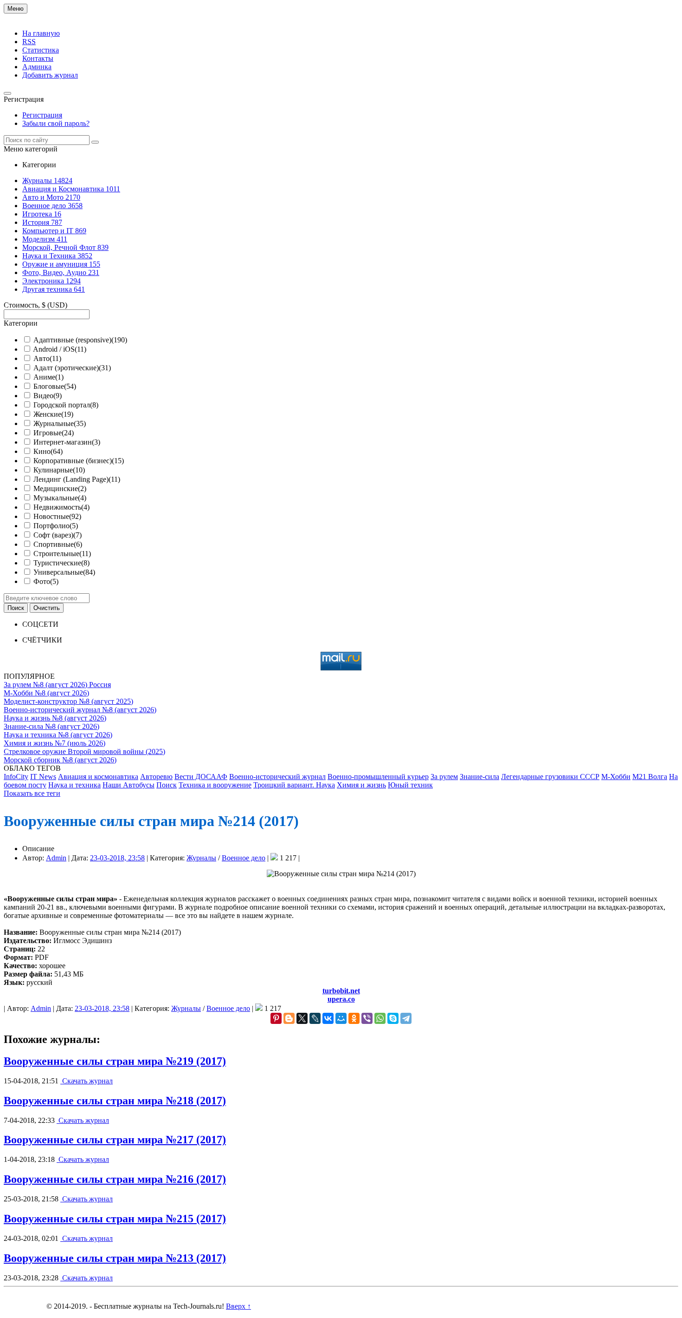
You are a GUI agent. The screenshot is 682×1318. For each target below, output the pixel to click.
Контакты (37, 58)
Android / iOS (59, 349)
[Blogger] (289, 1018)
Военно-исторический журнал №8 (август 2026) (80, 710)
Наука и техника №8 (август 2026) (58, 735)
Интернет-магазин (66, 442)
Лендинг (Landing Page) (76, 479)
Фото (45, 581)
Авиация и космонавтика (98, 776)
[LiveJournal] (315, 1018)
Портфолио (55, 526)
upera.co (341, 999)
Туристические (61, 563)
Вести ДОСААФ (200, 776)
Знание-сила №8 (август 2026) (51, 726)
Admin (56, 858)
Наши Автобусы (128, 785)
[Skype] (393, 1018)
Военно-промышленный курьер (378, 776)
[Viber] (367, 1018)
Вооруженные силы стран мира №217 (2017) (115, 1140)
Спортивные (57, 544)
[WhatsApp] (380, 1018)
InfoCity (16, 776)
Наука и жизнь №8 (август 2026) (55, 718)
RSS (29, 42)
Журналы (201, 858)
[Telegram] (406, 1018)
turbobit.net (341, 991)
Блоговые (54, 386)
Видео (47, 396)
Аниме (48, 377)
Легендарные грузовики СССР (550, 776)
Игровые (53, 433)
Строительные (62, 553)
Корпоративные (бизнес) (78, 461)
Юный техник (410, 785)
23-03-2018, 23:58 (117, 858)
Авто (47, 358)
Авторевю (156, 776)
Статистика (40, 50)
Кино (48, 451)
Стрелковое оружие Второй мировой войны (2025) (84, 751)
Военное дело (243, 858)
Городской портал (65, 405)
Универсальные (64, 572)
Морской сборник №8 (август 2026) (60, 760)
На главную (41, 33)
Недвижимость (61, 507)
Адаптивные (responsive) (80, 340)
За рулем (444, 776)
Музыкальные (59, 498)
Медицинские (59, 488)
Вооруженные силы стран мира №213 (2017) (115, 1258)
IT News (43, 776)
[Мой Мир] (341, 1018)
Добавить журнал (50, 75)
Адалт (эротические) (72, 368)
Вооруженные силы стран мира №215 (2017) (115, 1219)
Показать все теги (32, 793)
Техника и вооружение (215, 785)
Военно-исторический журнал (277, 776)
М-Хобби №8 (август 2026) (46, 693)
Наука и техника (74, 785)
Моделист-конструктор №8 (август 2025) (68, 701)
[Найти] (95, 142)
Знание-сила (479, 776)
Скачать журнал (86, 1081)
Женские (53, 414)
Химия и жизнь (361, 785)
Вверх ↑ (238, 1306)
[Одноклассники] (354, 1018)
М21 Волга (649, 776)
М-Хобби (616, 776)
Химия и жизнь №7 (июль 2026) (54, 743)
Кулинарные (59, 470)
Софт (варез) (57, 535)
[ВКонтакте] (328, 1018)
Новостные (57, 516)
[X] (302, 1018)
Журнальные (59, 423)
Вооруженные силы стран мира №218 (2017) (115, 1101)
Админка (36, 67)
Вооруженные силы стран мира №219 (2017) (115, 1061)
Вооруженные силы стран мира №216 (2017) (115, 1179)
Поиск (166, 785)
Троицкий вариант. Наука (294, 785)
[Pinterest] (276, 1018)
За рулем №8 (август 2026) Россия (57, 685)
